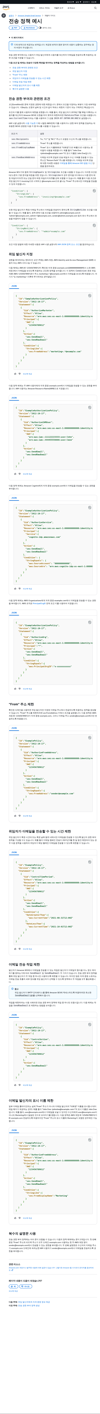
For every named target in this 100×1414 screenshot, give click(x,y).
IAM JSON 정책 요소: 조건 (69, 244)
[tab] (14, 286)
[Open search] (95, 7)
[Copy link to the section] (6, 98)
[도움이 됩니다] (15, 374)
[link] (50, 15)
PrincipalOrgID (39, 603)
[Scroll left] (25, 8)
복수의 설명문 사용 (20, 89)
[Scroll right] (76, 8)
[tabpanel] (53, 334)
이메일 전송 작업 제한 (21, 82)
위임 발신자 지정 (19, 71)
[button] (16, 37)
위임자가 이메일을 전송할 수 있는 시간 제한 (31, 78)
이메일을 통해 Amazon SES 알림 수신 (76, 163)
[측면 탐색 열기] (3, 15)
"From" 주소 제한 (19, 74)
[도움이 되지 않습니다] (19, 374)
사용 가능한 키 (31, 123)
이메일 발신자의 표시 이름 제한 (26, 85)
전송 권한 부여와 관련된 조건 (25, 67)
